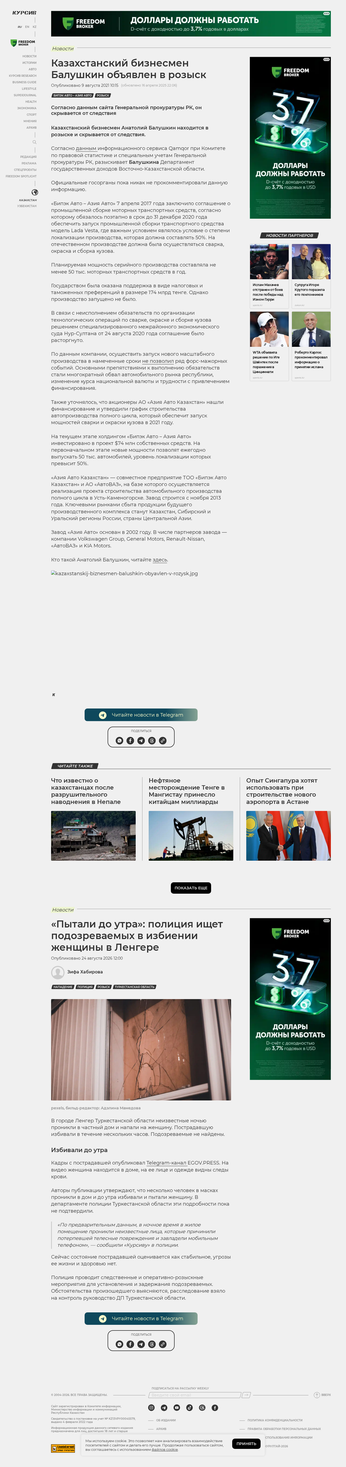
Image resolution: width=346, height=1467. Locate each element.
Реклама (29, 163)
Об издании (166, 1420)
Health (30, 102)
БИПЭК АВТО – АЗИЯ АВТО (73, 95)
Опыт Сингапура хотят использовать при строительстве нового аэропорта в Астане (281, 791)
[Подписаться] (246, 1395)
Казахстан (27, 200)
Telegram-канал (167, 1163)
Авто (32, 69)
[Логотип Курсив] (24, 13)
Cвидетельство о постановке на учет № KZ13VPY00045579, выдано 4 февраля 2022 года (93, 1420)
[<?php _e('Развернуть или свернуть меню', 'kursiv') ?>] (35, 192)
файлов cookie (165, 1449)
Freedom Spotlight (21, 176)
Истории (29, 63)
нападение (63, 987)
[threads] (202, 1408)
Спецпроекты (25, 170)
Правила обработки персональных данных (284, 1429)
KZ (34, 27)
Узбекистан (26, 206)
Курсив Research (22, 76)
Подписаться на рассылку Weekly (180, 1388)
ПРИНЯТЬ (246, 1443)
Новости (29, 56)
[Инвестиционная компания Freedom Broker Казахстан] (23, 43)
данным (87, 148)
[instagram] (151, 1408)
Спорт (31, 115)
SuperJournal (25, 95)
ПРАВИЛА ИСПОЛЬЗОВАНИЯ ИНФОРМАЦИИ (280, 1437)
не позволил (158, 361)
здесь (160, 560)
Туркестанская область (134, 987)
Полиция (85, 987)
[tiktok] (189, 1408)
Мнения (30, 121)
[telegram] (164, 1408)
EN (27, 27)
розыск (103, 95)
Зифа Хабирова (85, 971)
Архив (31, 127)
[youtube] (177, 1408)
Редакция (28, 157)
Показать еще (191, 888)
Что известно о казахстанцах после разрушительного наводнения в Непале (86, 791)
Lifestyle (29, 89)
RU (20, 27)
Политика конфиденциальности (275, 1420)
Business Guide (24, 82)
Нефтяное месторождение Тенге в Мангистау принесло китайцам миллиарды (187, 791)
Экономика (26, 108)
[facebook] (215, 1408)
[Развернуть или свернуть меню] (34, 142)
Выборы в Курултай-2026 (268, 1446)
